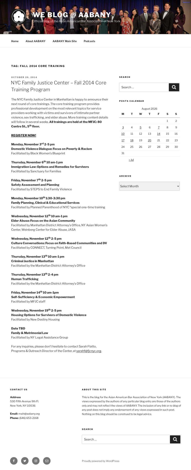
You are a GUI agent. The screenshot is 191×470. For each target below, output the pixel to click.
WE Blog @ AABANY (72, 15)
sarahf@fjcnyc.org (88, 351)
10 (123, 133)
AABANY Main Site (65, 41)
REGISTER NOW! (23, 135)
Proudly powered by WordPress (100, 461)
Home (14, 41)
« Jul (131, 159)
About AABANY (36, 41)
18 (131, 140)
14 (158, 133)
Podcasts (89, 41)
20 (149, 140)
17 (123, 140)
